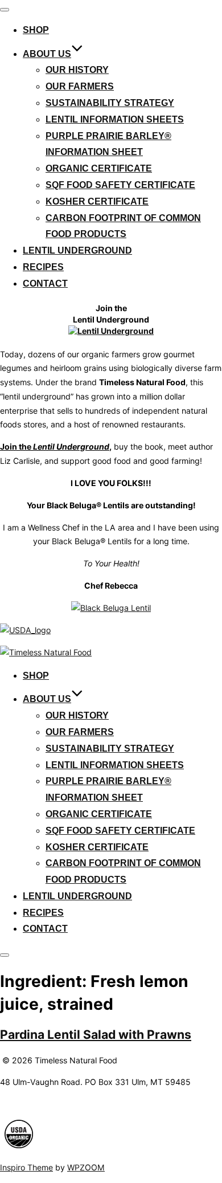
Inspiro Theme (26, 1167)
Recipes (43, 267)
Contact (45, 283)
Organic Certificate (99, 168)
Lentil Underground (77, 250)
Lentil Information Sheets (115, 119)
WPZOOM (86, 1167)
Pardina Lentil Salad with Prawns (95, 1034)
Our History (77, 70)
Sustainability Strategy (110, 103)
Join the (54, 446)
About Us (47, 54)
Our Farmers (80, 86)
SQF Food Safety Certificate (120, 185)
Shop (36, 30)
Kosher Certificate (97, 201)
